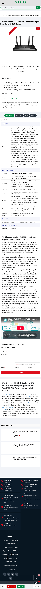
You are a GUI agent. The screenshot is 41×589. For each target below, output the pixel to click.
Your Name (3, 351)
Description (19, 115)
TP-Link (7, 394)
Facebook (31, 403)
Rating (2, 367)
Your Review (3, 354)
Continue (20, 372)
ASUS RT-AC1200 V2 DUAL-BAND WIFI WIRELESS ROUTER (25, 458)
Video (27, 115)
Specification (9, 115)
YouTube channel (7, 407)
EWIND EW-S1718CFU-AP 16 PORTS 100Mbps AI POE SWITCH (24, 445)
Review (33, 115)
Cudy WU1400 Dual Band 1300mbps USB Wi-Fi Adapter (25, 432)
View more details (7, 93)
